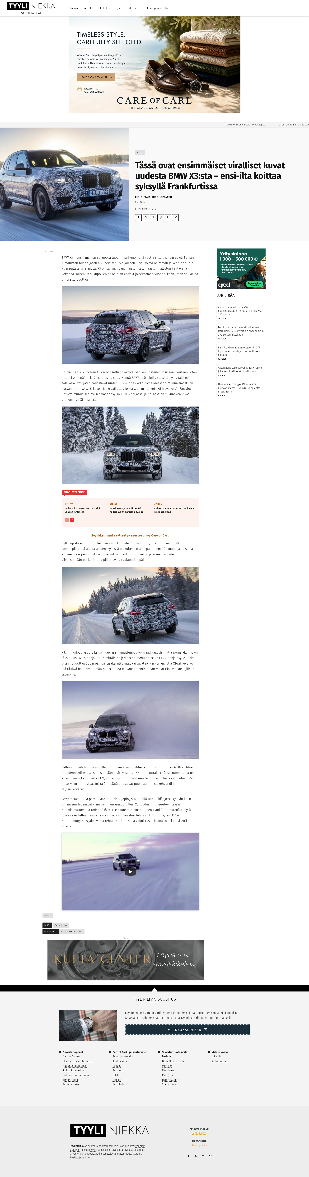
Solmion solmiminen (76, 1075)
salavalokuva (68, 932)
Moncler (167, 1066)
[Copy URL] (175, 217)
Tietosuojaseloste (199, 1145)
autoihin (75, 1149)
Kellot (69, 504)
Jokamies (217, 1056)
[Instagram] (196, 1156)
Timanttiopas (71, 1080)
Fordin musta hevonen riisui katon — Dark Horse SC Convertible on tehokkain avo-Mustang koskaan (241, 331)
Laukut (116, 1080)
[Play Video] (130, 872)
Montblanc (168, 1070)
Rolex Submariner (74, 1070)
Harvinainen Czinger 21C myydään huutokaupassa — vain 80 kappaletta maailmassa (239, 388)
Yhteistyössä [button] (220, 1052)
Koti (44, 251)
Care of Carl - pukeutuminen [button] (129, 1052)
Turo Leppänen (162, 197)
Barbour (167, 1056)
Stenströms (169, 1084)
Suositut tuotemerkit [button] (175, 1052)
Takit (115, 1075)
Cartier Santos (71, 1056)
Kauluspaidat (120, 1061)
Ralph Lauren (170, 1080)
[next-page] (72, 520)
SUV (81, 932)
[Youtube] (210, 1156)
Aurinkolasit (119, 1084)
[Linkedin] (168, 217)
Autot (140, 153)
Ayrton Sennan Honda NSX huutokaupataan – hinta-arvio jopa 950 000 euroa (240, 311)
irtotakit (128, 1056)
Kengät (116, 1066)
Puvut (116, 1056)
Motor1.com (61, 925)
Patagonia (168, 1075)
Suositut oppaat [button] (73, 1052)
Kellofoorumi (220, 1061)
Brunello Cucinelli (173, 1061)
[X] (146, 217)
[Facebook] (138, 217)
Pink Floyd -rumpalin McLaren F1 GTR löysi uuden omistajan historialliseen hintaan (239, 351)
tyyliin (93, 1149)
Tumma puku (71, 1084)
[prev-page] (67, 520)
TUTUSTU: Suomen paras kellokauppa (218, 124)
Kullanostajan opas (75, 1066)
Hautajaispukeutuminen (78, 1061)
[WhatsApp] (160, 217)
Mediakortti (199, 1133)
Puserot (117, 1070)
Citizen (158, 504)
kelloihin (140, 1145)
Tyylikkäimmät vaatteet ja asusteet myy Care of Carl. (130, 535)
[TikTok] (203, 1156)
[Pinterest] (153, 217)
